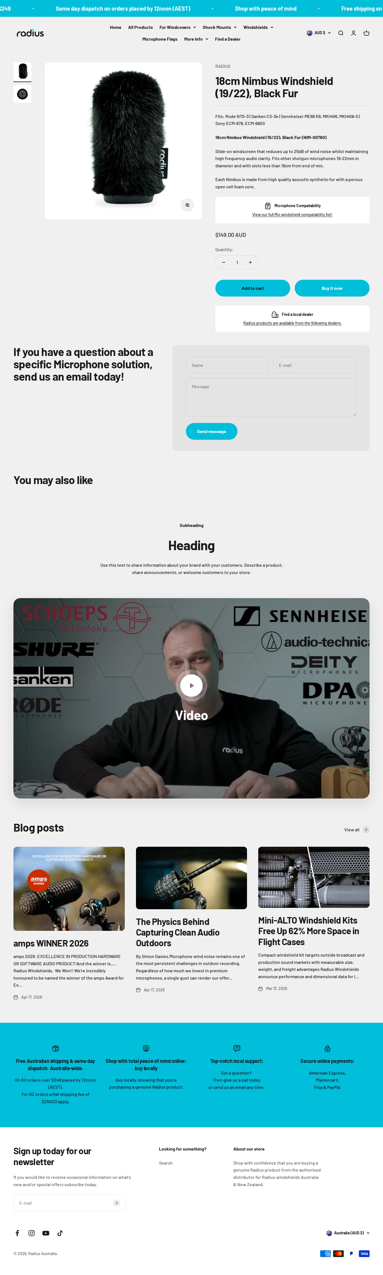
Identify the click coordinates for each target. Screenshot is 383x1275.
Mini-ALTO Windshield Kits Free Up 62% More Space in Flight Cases (308, 931)
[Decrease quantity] (224, 262)
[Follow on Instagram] (31, 1233)
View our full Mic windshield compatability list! (292, 214)
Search (166, 1162)
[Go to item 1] (22, 72)
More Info (193, 38)
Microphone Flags (159, 38)
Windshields (255, 27)
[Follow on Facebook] (17, 1233)
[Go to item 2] (22, 95)
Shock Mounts (217, 27)
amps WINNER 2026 (51, 943)
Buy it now (332, 288)
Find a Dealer (228, 38)
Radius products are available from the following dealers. (292, 323)
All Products (140, 27)
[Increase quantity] (250, 262)
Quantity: (224, 249)
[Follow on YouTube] (46, 1233)
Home (115, 27)
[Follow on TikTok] (60, 1233)
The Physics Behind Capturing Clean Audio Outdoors (178, 932)
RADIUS (222, 66)
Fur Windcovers (175, 27)
